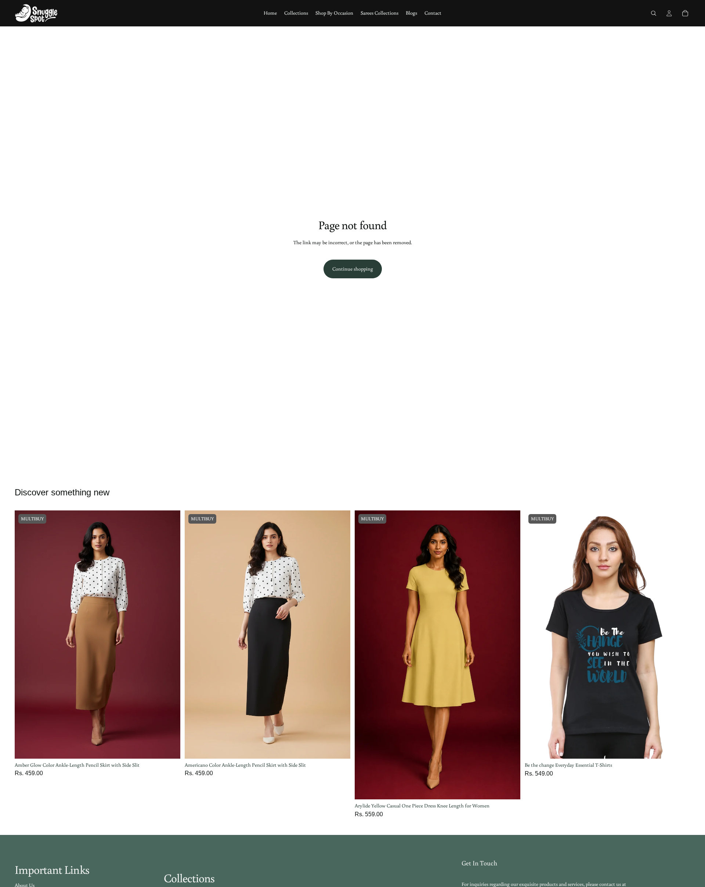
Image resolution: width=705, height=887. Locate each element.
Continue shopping (352, 268)
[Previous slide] (26, 635)
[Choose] (169, 747)
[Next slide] (169, 635)
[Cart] (685, 13)
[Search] (654, 13)
